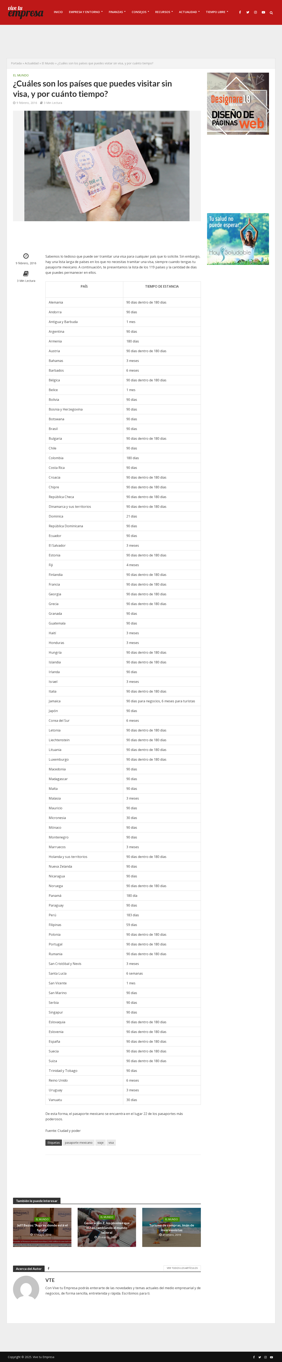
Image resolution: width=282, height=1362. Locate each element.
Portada (16, 63)
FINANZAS (116, 12)
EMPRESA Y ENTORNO (84, 12)
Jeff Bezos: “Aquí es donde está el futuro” (42, 1227)
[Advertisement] (141, 41)
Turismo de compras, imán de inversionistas (171, 1227)
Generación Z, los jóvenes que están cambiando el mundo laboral (107, 1227)
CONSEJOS (139, 12)
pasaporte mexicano (78, 1143)
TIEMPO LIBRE (215, 12)
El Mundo (48, 63)
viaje (100, 1143)
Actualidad (32, 63)
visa (111, 1143)
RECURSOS (162, 12)
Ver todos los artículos (182, 1268)
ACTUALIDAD (188, 12)
